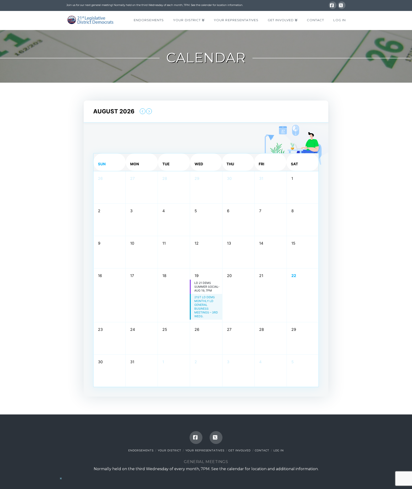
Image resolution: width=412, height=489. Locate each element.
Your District (169, 450)
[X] (341, 5)
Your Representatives (204, 450)
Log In (278, 450)
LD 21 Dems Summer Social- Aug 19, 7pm (207, 286)
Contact (262, 450)
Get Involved (239, 450)
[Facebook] (332, 5)
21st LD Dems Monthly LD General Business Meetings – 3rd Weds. (206, 306)
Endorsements (141, 450)
